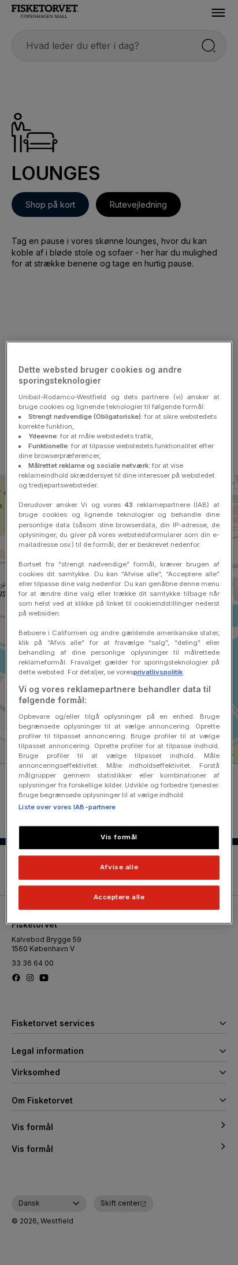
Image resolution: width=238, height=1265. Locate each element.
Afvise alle (119, 867)
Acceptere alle (119, 897)
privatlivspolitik (158, 673)
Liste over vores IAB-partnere (67, 807)
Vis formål (119, 837)
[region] (119, 633)
